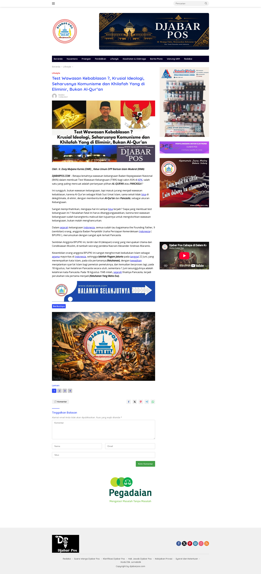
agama (56, 256)
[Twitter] (184, 543)
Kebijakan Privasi (163, 558)
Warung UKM (173, 59)
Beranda (58, 59)
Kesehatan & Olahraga (134, 59)
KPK (140, 179)
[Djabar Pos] (65, 31)
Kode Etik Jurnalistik (131, 562)
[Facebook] (178, 543)
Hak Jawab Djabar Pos (140, 558)
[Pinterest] (189, 543)
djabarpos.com (137, 566)
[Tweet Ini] (134, 402)
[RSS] (206, 543)
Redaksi (188, 59)
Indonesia (89, 227)
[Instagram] (201, 543)
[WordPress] (195, 543)
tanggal (134, 256)
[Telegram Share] (147, 402)
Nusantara (72, 59)
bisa (143, 194)
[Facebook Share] (128, 402)
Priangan (86, 59)
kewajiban (136, 260)
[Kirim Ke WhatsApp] (153, 402)
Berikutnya (59, 306)
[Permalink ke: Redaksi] (54, 95)
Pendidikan (100, 59)
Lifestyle (114, 59)
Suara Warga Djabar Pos (87, 558)
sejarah (64, 227)
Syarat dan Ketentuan (187, 558)
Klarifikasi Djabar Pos (114, 558)
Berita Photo (156, 59)
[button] (206, 3)
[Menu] (54, 3)
